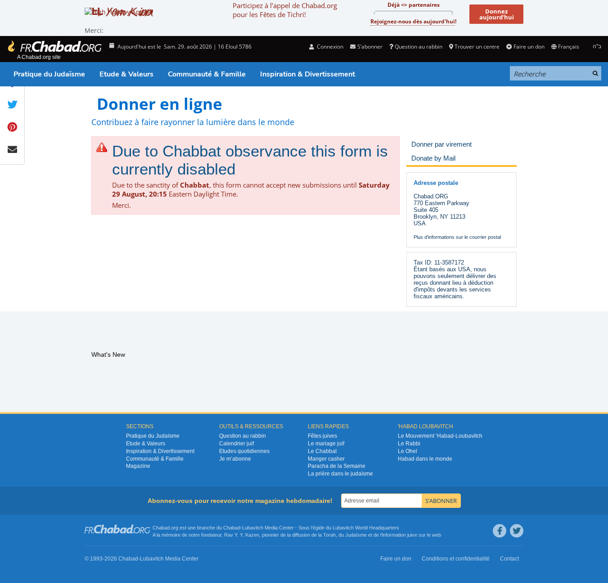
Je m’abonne (235, 459)
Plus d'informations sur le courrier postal (457, 237)
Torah (329, 535)
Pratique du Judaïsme (49, 74)
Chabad (231, 527)
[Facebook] (499, 531)
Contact (509, 559)
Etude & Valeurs (126, 74)
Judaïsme (356, 535)
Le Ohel (407, 451)
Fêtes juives (322, 436)
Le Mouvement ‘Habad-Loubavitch (440, 436)
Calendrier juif (236, 443)
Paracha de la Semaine (336, 466)
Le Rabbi (409, 443)
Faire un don (528, 46)
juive (412, 535)
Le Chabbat (322, 451)
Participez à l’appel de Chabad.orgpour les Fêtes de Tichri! (285, 10)
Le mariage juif (326, 443)
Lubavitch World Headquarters (366, 527)
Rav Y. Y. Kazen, (242, 535)
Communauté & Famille (207, 74)
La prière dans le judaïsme (340, 474)
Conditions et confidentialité (456, 559)
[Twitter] (516, 531)
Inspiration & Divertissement (307, 74)
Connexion (329, 46)
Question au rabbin (418, 46)
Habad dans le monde (425, 459)
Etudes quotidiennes (244, 451)
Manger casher (326, 459)
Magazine (138, 466)
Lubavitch (252, 527)
